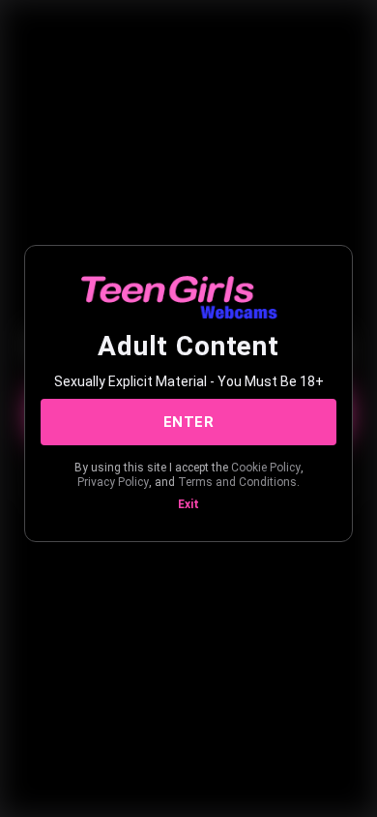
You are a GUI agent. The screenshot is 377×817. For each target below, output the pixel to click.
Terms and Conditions (237, 482)
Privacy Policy (113, 482)
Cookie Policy (266, 467)
